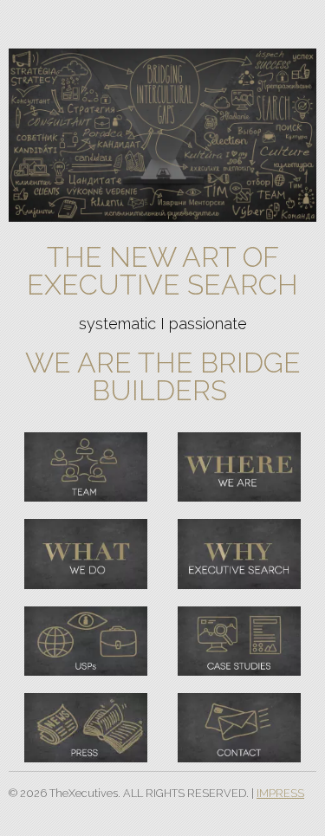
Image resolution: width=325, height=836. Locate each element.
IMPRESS (280, 793)
